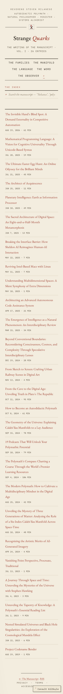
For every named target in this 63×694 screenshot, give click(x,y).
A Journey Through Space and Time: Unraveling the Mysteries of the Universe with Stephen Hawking (29, 585)
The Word (44, 69)
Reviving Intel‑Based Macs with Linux (28, 266)
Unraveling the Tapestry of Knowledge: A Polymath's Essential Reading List (30, 607)
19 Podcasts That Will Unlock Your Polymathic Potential (26, 444)
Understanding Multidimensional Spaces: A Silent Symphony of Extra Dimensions (31, 283)
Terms (39, 682)
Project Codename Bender (21, 649)
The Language (22, 69)
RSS (42, 678)
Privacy (22, 682)
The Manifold (43, 62)
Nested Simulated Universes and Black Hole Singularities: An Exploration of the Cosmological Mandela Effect (31, 629)
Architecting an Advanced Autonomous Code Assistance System (29, 302)
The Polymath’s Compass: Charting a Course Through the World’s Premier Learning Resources (27, 466)
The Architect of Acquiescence (23, 183)
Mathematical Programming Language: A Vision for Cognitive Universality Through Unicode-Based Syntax (30, 144)
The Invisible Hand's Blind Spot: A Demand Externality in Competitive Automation (26, 119)
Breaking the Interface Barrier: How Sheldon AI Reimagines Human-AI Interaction (26, 247)
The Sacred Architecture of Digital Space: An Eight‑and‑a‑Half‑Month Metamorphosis (29, 222)
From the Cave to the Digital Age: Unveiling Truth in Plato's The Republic (29, 391)
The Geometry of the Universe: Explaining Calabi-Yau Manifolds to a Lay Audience (30, 425)
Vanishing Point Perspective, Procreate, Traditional (28, 563)
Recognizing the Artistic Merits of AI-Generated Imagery (28, 543)
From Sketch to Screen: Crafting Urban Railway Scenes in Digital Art (28, 371)
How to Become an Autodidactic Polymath (31, 408)
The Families (19, 62)
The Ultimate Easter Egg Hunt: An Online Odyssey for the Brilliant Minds (30, 166)
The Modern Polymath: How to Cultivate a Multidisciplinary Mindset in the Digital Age (31, 491)
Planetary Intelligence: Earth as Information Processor (31, 200)
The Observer (28, 75)
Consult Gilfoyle (47, 688)
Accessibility (31, 686)
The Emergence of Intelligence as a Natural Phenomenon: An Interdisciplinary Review (31, 322)
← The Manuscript (28, 678)
